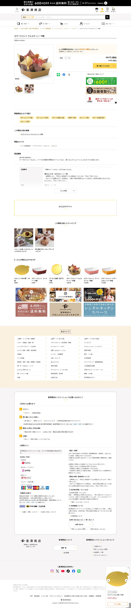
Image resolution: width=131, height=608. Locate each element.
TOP (31, 596)
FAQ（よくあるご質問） (101, 549)
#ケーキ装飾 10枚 (58, 118)
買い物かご (28, 421)
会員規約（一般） (99, 552)
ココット (74, 28)
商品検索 (37, 596)
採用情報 (98, 596)
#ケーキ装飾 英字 (98, 118)
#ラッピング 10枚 (27, 118)
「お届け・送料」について (29, 512)
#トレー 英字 (25, 121)
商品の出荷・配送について (96, 74)
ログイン (27, 413)
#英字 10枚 (72, 118)
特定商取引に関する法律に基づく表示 (75, 596)
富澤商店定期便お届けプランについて (69, 421)
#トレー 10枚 (84, 118)
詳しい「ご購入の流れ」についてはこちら (37, 439)
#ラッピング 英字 (42, 118)
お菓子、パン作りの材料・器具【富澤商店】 (26, 28)
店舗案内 (91, 596)
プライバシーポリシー (100, 555)
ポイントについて (49, 421)
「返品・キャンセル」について (79, 502)
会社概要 (66, 553)
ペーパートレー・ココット (61, 28)
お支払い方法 (47, 432)
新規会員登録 (36, 413)
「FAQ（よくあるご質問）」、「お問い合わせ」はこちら (87, 529)
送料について (38, 421)
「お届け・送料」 (77, 424)
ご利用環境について (76, 516)
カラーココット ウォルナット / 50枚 (32, 134)
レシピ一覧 (44, 596)
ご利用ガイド (98, 546)
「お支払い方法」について (48, 512)
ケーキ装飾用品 (46, 28)
